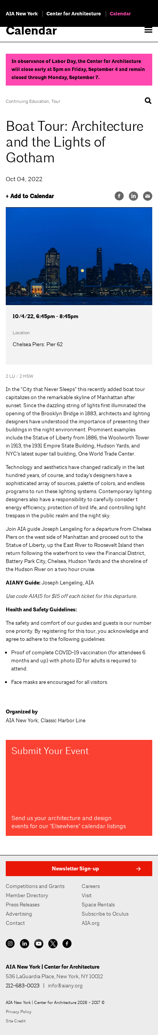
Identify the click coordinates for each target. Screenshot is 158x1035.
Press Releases (23, 904)
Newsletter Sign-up (75, 868)
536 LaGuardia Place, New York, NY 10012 (54, 976)
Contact (15, 922)
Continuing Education (27, 101)
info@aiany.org (65, 985)
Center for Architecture (73, 13)
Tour (55, 101)
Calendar (120, 13)
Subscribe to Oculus (105, 913)
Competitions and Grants (35, 886)
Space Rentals (98, 904)
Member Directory (27, 895)
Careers (91, 886)
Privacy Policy (18, 1012)
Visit (87, 895)
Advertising (19, 913)
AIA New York (22, 13)
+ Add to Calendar (30, 196)
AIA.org (91, 922)
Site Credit (16, 1021)
